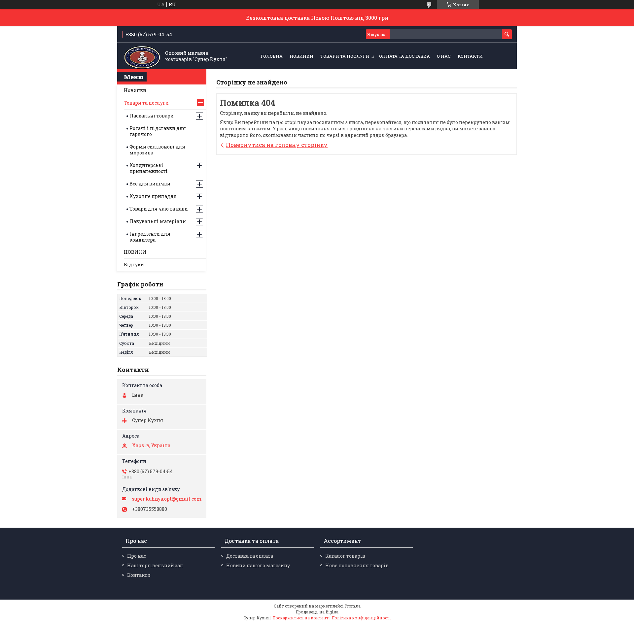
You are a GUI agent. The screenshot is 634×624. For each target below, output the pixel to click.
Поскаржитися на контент (300, 617)
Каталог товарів (345, 556)
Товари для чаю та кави (158, 209)
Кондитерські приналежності (148, 168)
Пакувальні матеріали (157, 221)
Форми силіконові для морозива (157, 150)
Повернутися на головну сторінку (277, 144)
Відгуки (134, 264)
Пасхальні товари (151, 116)
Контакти (470, 56)
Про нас (136, 556)
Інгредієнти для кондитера (149, 237)
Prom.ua (352, 605)
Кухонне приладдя (153, 196)
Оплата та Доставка (404, 56)
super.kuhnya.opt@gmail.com (167, 499)
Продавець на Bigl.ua (317, 611)
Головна (272, 56)
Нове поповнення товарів (357, 565)
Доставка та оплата (249, 556)
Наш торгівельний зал (155, 565)
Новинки (135, 90)
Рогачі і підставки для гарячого (157, 131)
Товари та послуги (344, 56)
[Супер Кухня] (142, 56)
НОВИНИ (135, 252)
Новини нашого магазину (258, 565)
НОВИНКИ (301, 56)
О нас (444, 56)
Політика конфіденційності (361, 617)
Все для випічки (149, 184)
